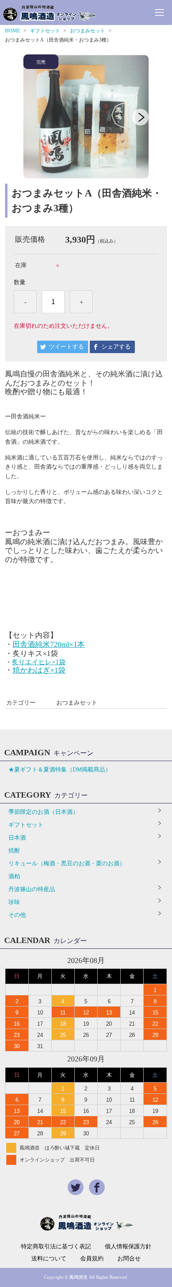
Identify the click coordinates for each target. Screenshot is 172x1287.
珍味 (14, 902)
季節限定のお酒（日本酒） (43, 812)
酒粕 (14, 876)
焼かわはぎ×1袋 (39, 670)
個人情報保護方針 (128, 1247)
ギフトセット (45, 31)
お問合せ (129, 1259)
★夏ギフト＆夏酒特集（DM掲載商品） (59, 769)
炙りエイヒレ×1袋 (39, 662)
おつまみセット (87, 31)
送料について (48, 1259)
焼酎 (14, 850)
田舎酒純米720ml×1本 (49, 644)
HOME (12, 31)
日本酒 (17, 838)
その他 (17, 915)
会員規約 (92, 1259)
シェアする (116, 347)
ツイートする (66, 347)
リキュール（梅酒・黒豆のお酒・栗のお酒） (66, 863)
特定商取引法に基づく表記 (56, 1247)
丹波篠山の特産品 (31, 889)
